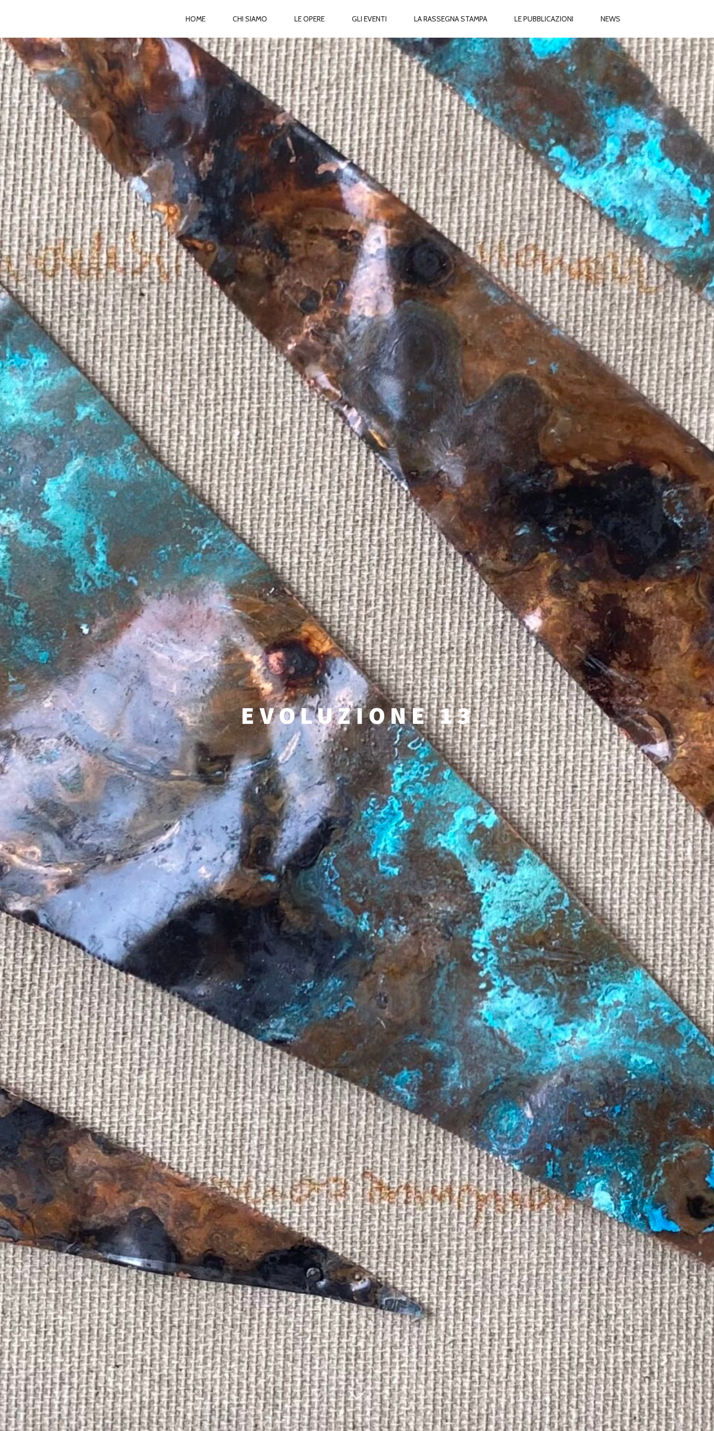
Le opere (309, 19)
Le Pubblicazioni (543, 19)
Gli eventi (369, 19)
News (610, 19)
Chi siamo (250, 19)
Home (195, 19)
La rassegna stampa (450, 19)
